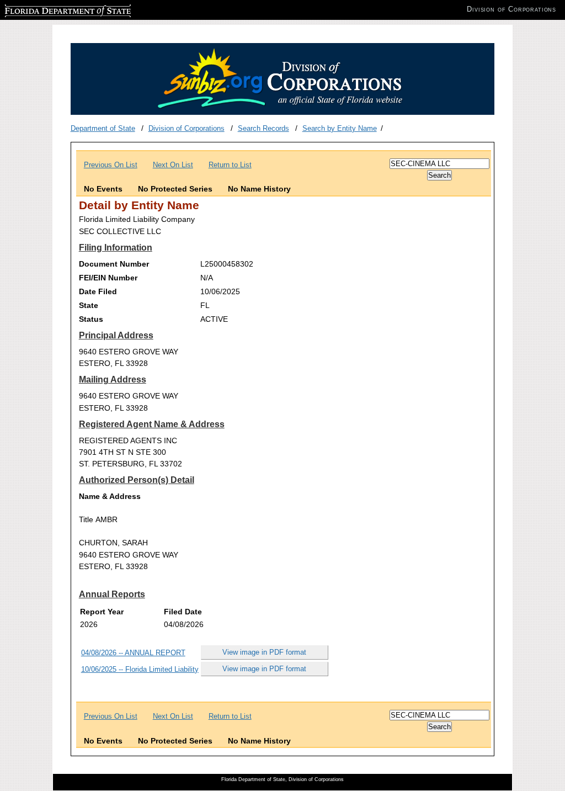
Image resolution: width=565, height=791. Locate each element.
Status (91, 319)
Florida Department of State (48, 9)
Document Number (114, 263)
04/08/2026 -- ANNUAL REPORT (133, 653)
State (88, 305)
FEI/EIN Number (108, 277)
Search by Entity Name (339, 128)
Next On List (173, 165)
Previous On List (110, 165)
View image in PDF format (264, 652)
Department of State (103, 128)
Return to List (230, 165)
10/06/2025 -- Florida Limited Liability (140, 669)
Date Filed (98, 291)
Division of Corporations (186, 128)
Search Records (263, 128)
